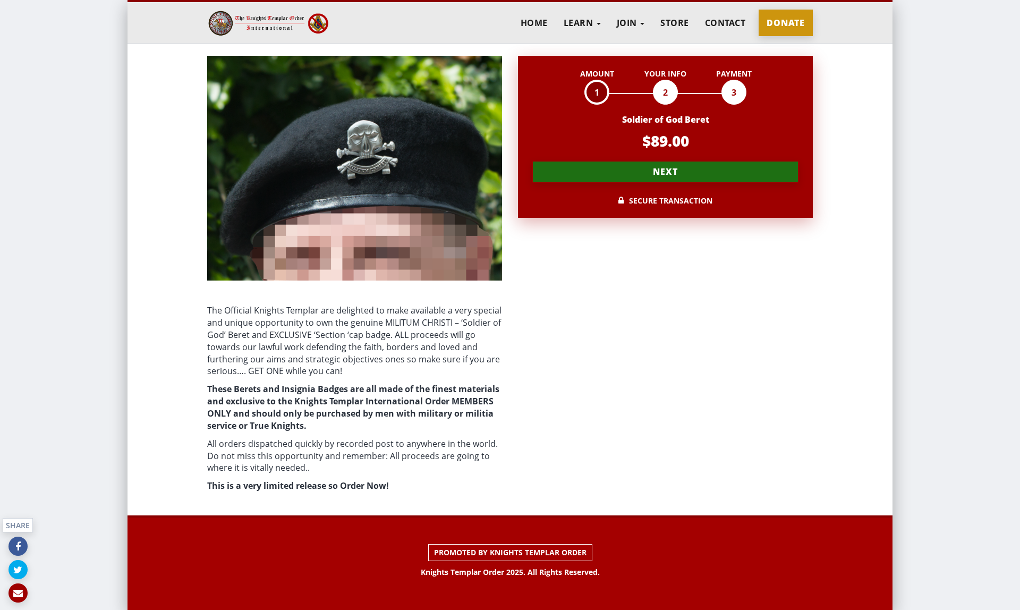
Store (674, 23)
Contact (725, 23)
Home (534, 23)
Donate (786, 23)
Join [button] (628, 23)
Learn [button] (580, 23)
